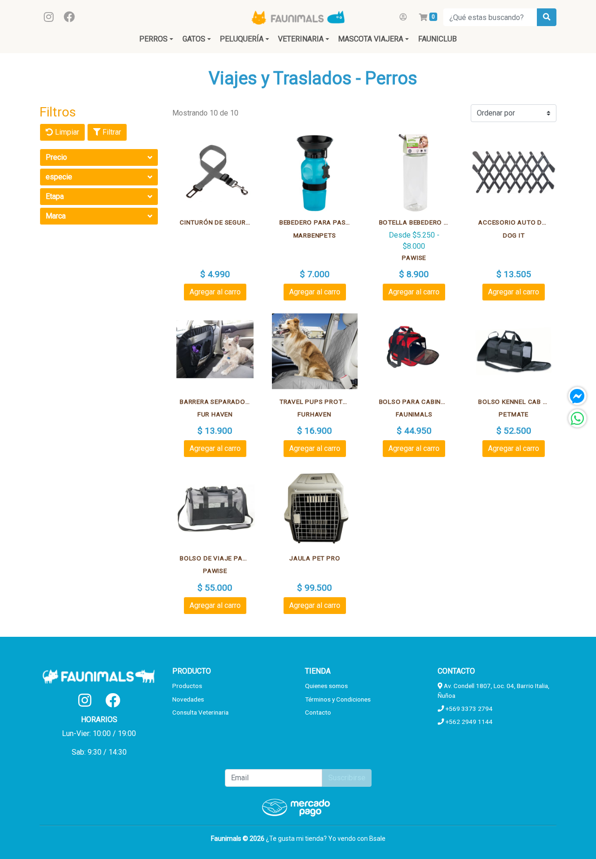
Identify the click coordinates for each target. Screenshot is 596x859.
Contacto (318, 712)
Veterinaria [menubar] (301, 38)
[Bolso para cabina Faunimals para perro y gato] (414, 351)
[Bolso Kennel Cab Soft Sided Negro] (513, 351)
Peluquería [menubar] (242, 38)
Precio (56, 157)
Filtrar (111, 132)
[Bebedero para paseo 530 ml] (315, 172)
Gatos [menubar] (194, 38)
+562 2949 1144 (468, 721)
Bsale (377, 838)
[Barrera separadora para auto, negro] (215, 351)
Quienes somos (326, 685)
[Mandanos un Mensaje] (577, 396)
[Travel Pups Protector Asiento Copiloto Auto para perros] (315, 351)
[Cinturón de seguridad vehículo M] (215, 172)
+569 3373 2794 (468, 708)
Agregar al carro (215, 291)
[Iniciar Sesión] (403, 17)
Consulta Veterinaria (200, 712)
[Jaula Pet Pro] (315, 508)
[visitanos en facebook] (69, 17)
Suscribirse (347, 777)
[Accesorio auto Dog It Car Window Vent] (513, 172)
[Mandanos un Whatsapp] (577, 418)
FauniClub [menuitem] (437, 38)
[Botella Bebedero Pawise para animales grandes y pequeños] (414, 172)
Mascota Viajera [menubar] (370, 38)
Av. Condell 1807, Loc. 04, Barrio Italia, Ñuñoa (493, 690)
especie (59, 176)
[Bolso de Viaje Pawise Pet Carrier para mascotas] (215, 508)
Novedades (188, 699)
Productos (187, 685)
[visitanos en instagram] (49, 17)
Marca (56, 215)
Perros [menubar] (153, 38)
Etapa (55, 196)
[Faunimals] (298, 17)
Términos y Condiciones (338, 699)
